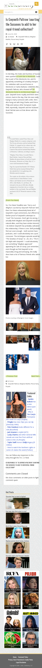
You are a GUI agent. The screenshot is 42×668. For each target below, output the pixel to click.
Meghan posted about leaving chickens (17, 541)
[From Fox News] (12, 200)
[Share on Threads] (18, 44)
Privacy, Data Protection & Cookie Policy (20, 659)
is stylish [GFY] (17, 432)
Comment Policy (23, 657)
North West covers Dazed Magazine (16, 526)
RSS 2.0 (22, 458)
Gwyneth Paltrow (23, 37)
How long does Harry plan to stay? (16, 511)
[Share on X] (10, 44)
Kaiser (12, 37)
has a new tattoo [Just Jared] (31, 404)
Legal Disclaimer (21, 662)
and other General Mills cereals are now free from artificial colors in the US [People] (21, 437)
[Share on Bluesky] (14, 44)
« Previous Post (12, 376)
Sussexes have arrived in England (16, 496)
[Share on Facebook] (7, 44)
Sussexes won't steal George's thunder (17, 555)
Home (14, 657)
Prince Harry (15, 39)
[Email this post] (22, 44)
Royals (21, 39)
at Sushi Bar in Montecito (25, 76)
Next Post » (35, 376)
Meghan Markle (25, 384)
